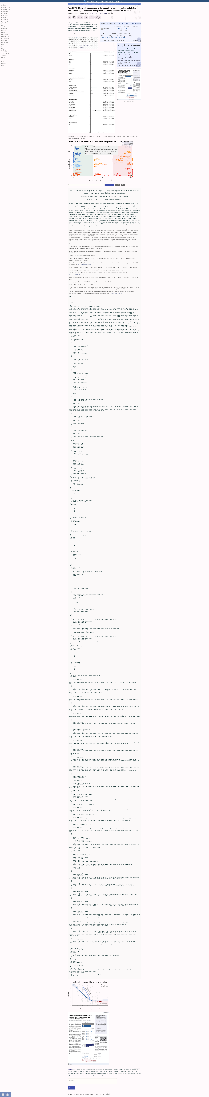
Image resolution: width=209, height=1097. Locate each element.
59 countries (126, 54)
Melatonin (4, 28)
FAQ (91, 1094)
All (122, 185)
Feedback (3, 63)
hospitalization (122, 59)
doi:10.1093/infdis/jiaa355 (84, 264)
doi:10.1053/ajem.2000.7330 (76, 274)
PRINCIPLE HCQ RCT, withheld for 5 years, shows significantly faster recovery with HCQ (92, 4)
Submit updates (81, 47)
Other (2, 61)
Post (71, 1094)
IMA (87, 1075)
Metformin (4, 30)
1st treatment (122, 49)
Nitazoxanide (4, 42)
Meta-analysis (129, 101)
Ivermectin (4, 24)
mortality (129, 57)
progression (131, 59)
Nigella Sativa (4, 40)
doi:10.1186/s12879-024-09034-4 (98, 13)
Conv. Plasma (4, 15)
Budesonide (4, 11)
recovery (120, 60)
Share (77, 1094)
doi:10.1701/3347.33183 (116, 293)
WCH (92, 1075)
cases (125, 60)
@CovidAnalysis (84, 1094)
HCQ (120, 45)
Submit (71, 1088)
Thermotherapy (5, 53)
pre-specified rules (84, 45)
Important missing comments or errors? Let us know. (82, 34)
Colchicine (4, 13)
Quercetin (3, 47)
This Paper (110, 185)
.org (90, 1)
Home (2, 65)
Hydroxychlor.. (5, 22)
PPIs (2, 45)
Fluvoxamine (4, 19)
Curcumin (3, 17)
